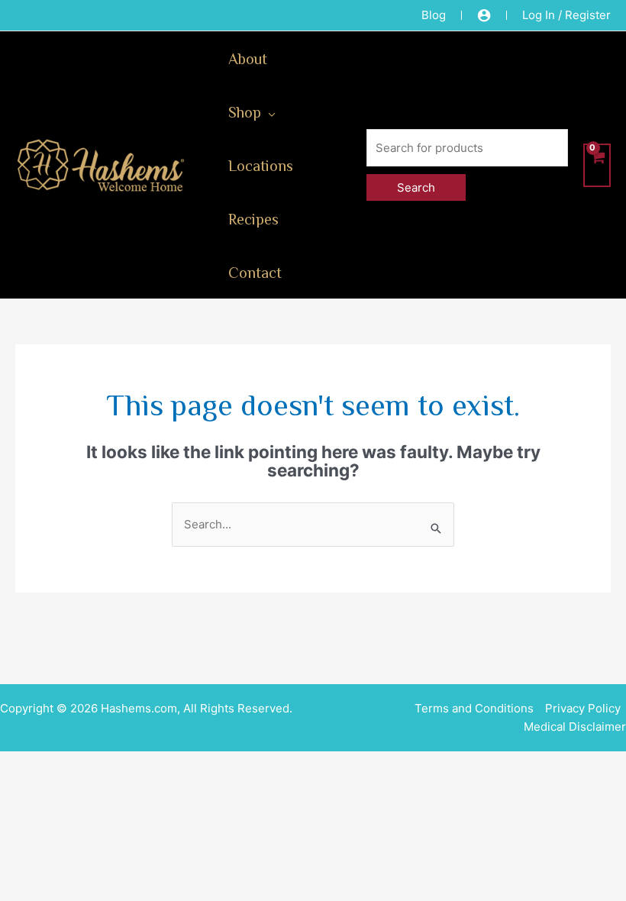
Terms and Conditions (474, 708)
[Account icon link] (484, 15)
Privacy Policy (583, 708)
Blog (433, 15)
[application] (268, 111)
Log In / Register (566, 15)
